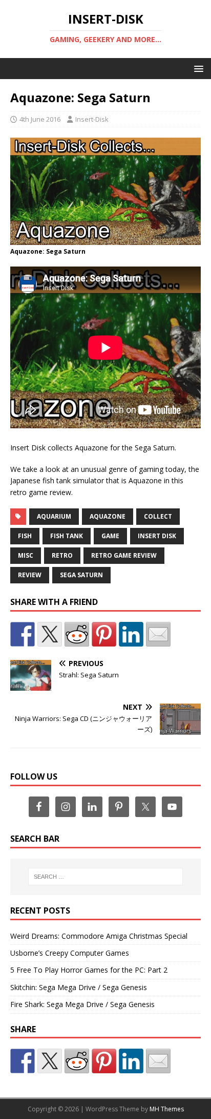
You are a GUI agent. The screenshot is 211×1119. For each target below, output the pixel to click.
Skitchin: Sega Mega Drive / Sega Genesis (78, 987)
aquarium (54, 516)
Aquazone (107, 516)
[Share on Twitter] (49, 634)
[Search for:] (106, 876)
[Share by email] (158, 634)
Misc (25, 555)
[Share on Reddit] (77, 634)
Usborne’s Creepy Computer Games (69, 953)
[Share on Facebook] (22, 634)
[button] (196, 68)
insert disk (157, 536)
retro (62, 555)
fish (25, 536)
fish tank (66, 536)
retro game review (124, 555)
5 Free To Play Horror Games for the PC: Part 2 (88, 970)
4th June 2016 (39, 119)
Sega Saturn (81, 575)
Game (110, 536)
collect (158, 516)
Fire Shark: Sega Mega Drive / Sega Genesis (82, 1004)
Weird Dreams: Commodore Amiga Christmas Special (98, 936)
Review (29, 575)
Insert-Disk (92, 119)
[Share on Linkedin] (131, 634)
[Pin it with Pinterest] (104, 634)
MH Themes (167, 1109)
